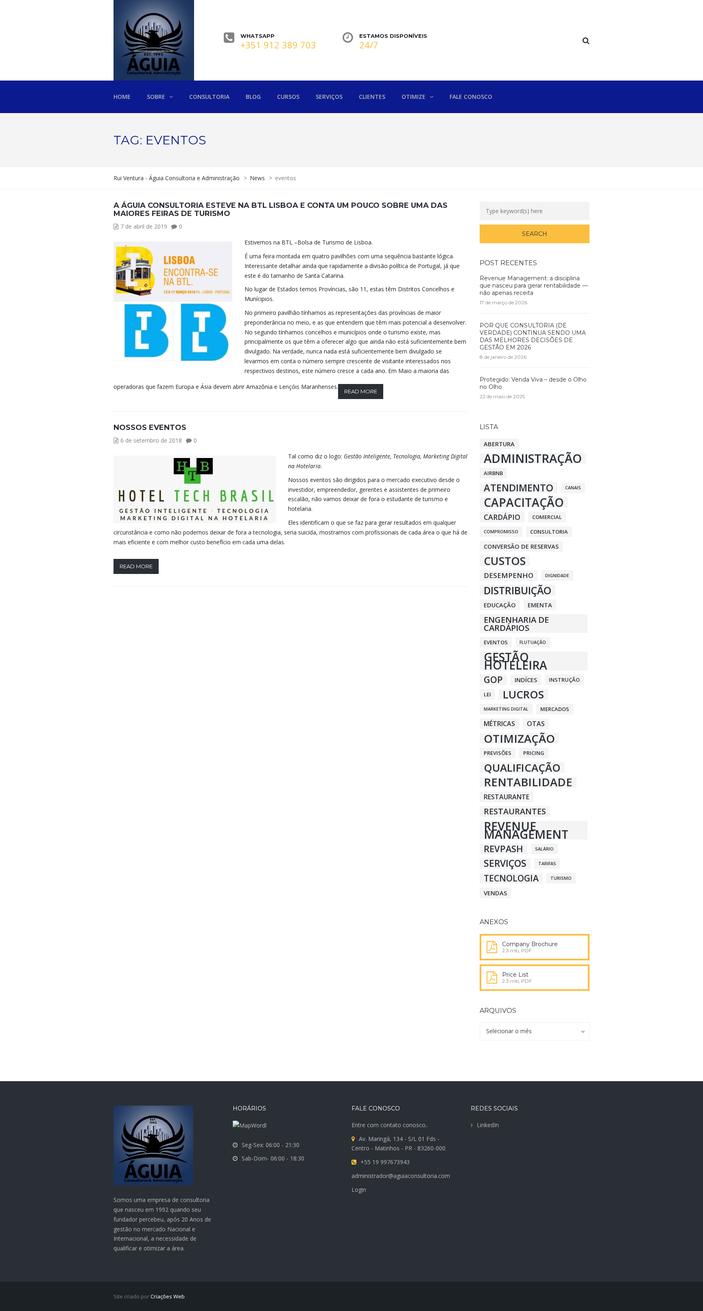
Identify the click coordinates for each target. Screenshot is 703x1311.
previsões (497, 753)
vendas (495, 893)
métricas (499, 723)
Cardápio (502, 517)
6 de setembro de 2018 (151, 440)
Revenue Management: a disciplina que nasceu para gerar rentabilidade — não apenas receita (534, 286)
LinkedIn (488, 1125)
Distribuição (517, 590)
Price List (515, 974)
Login (359, 1189)
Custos (505, 561)
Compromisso (501, 531)
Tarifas (547, 863)
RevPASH (503, 849)
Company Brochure (530, 944)
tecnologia (511, 878)
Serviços (505, 863)
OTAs (536, 723)
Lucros (523, 694)
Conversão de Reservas (521, 546)
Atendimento (518, 487)
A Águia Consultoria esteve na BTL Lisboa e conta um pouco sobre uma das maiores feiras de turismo (281, 209)
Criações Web (168, 1296)
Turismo (561, 878)
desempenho (508, 575)
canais (573, 488)
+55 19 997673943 (385, 1162)
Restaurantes (515, 811)
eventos (496, 642)
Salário (544, 849)
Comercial (547, 517)
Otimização (519, 738)
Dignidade (557, 575)
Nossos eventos (150, 427)
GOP (493, 679)
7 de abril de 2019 (143, 226)
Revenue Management (526, 830)
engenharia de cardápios (516, 623)
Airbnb (493, 473)
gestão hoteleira (515, 661)
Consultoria (549, 531)
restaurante (506, 796)
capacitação (524, 502)
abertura (499, 444)
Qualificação (522, 767)
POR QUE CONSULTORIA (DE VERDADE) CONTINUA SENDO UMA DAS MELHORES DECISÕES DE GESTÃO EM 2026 (533, 336)
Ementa (540, 605)
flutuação (533, 642)
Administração (533, 458)
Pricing (533, 753)
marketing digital (506, 709)
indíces (526, 680)
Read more (360, 391)
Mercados (554, 709)
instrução (564, 679)
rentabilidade (528, 782)
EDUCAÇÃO (500, 605)
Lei (487, 694)
